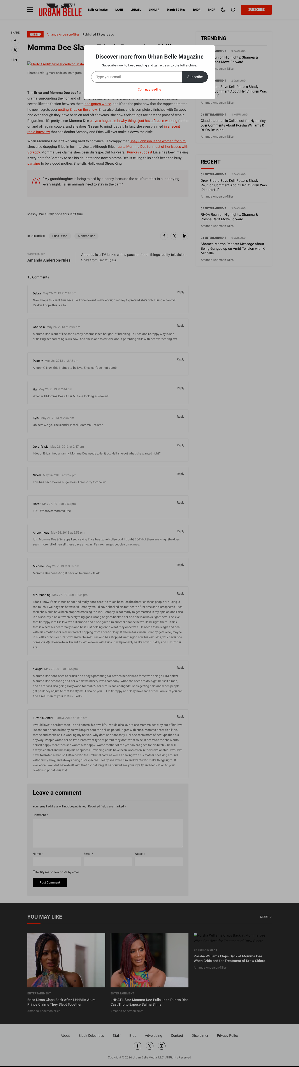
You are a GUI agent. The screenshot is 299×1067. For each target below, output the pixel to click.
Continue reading (149, 89)
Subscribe (195, 77)
